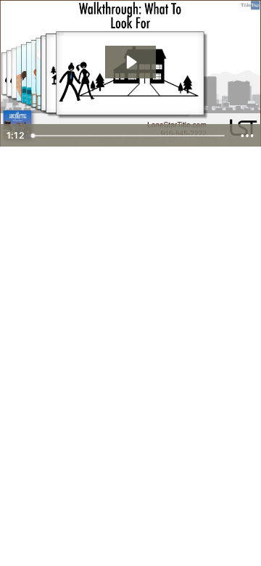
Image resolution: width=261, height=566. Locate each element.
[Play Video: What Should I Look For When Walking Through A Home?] (130, 62)
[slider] (129, 135)
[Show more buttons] (247, 135)
